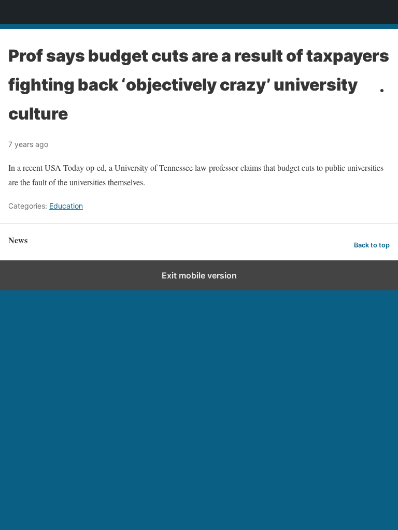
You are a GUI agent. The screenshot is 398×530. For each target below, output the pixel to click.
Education (66, 205)
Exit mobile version (199, 275)
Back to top (372, 245)
